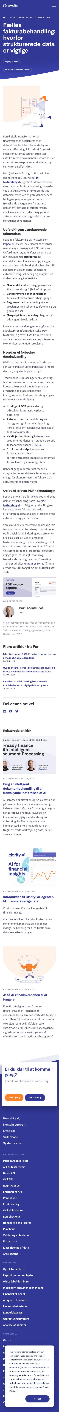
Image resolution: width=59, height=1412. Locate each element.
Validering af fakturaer (16, 1235)
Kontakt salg (35, 1097)
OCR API (8, 1179)
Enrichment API (12, 1192)
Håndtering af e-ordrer (17, 1223)
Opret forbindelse (14, 1269)
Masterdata (10, 1241)
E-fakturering (11, 1204)
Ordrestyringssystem (16, 1319)
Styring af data (11, 61)
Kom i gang (14, 1097)
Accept (37, 1398)
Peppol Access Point (15, 1161)
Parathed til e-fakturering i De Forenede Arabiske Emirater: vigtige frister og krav (25, 685)
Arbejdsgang (10, 1254)
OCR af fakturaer (13, 1210)
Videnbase (10, 1137)
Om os (7, 1340)
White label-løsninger (16, 1281)
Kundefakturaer (12, 1312)
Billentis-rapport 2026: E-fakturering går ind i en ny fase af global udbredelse (29, 657)
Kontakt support (14, 1124)
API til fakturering (14, 1167)
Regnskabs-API (12, 1185)
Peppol (7, 244)
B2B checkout (11, 1216)
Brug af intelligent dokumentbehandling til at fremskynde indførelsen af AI (24, 789)
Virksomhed (10, 1333)
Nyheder (9, 1131)
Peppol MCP (10, 1198)
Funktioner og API (14, 1154)
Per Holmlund (31, 608)
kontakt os (30, 563)
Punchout (9, 1229)
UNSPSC (37, 445)
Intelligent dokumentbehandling (23, 1287)
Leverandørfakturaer (15, 1306)
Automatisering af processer (17, 69)
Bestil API (9, 1173)
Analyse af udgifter (14, 1325)
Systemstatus (12, 1143)
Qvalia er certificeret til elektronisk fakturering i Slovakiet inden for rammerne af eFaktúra (29, 671)
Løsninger (9, 1262)
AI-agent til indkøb (14, 1300)
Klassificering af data (16, 1247)
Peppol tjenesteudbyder (18, 1275)
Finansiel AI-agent (14, 1294)
